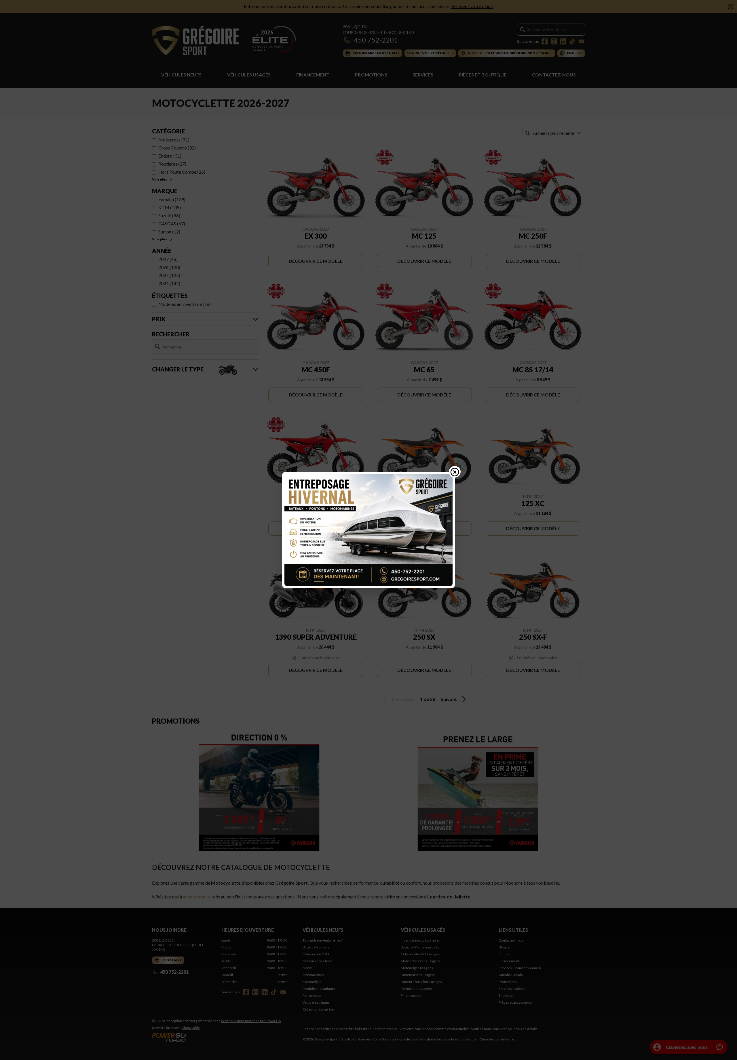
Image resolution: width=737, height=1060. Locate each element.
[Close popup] (455, 472)
